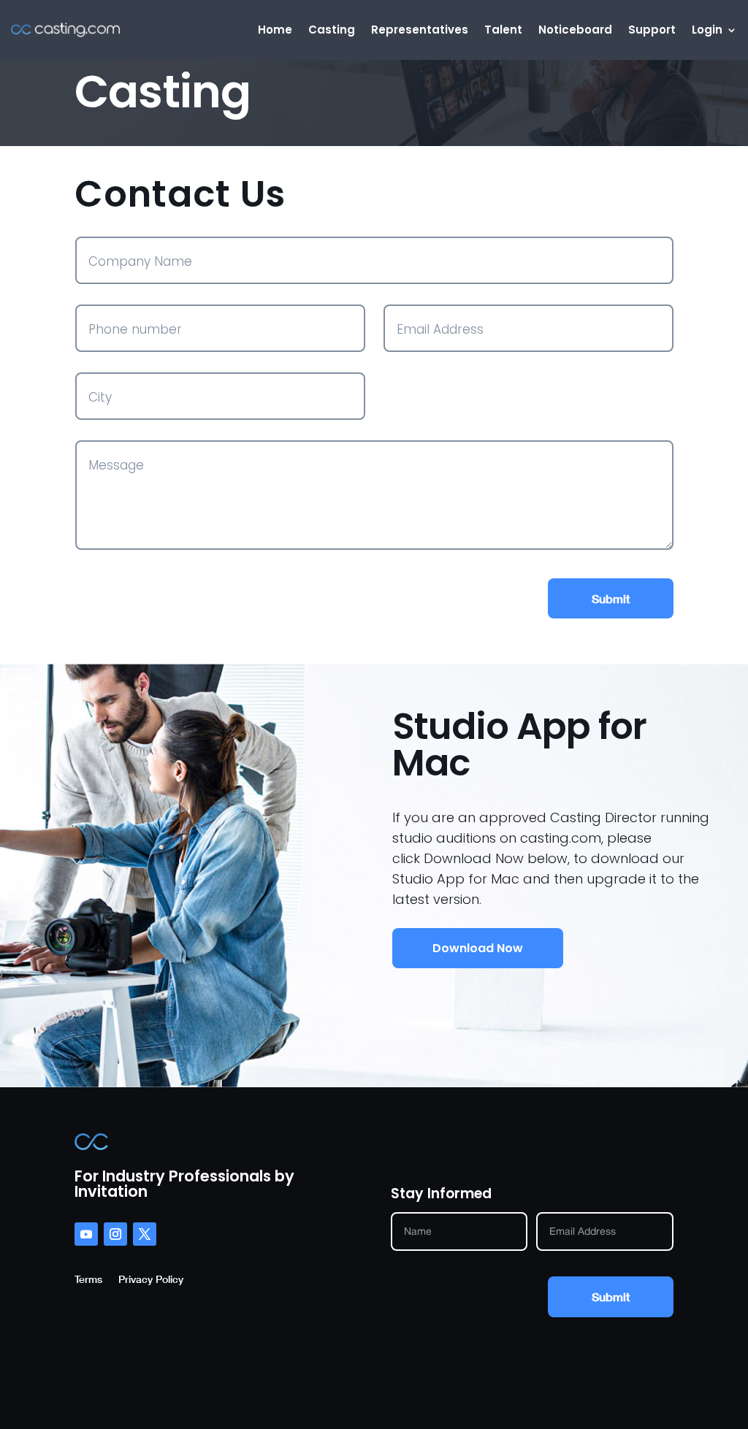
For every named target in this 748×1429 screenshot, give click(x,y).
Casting (331, 29)
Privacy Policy (150, 1279)
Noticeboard (575, 29)
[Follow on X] (144, 1234)
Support (652, 29)
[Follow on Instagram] (115, 1234)
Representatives (419, 29)
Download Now (477, 948)
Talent (503, 29)
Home (275, 29)
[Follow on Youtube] (86, 1234)
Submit (611, 598)
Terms (88, 1279)
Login (707, 29)
